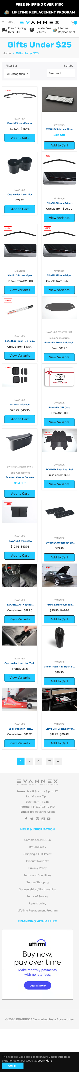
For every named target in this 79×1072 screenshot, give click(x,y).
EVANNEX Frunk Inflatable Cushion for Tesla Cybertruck (59, 342)
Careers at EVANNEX (37, 840)
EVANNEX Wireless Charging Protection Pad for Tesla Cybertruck (19, 541)
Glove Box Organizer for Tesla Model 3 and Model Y (59, 729)
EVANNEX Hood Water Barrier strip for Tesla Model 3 (19, 123)
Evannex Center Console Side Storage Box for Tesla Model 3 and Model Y (19, 477)
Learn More (44, 1060)
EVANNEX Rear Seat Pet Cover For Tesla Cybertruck (59, 469)
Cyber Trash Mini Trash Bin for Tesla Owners (59, 666)
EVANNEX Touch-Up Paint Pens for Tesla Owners (20, 341)
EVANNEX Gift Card (59, 407)
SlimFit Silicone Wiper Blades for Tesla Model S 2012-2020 (20, 275)
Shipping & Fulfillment (37, 854)
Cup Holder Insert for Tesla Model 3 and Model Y (19, 663)
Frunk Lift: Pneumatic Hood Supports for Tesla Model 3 (59, 605)
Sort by (68, 65)
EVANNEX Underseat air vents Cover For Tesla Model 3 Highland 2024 (59, 543)
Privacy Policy (37, 868)
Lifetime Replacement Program (37, 910)
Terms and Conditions (37, 875)
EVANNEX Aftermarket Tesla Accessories (45, 1019)
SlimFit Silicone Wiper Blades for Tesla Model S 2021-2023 (59, 275)
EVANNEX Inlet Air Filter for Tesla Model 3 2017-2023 (59, 129)
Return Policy (37, 847)
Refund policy (37, 903)
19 (49, 761)
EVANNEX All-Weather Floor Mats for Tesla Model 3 (20, 605)
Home (7, 53)
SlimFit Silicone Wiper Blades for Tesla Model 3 (59, 203)
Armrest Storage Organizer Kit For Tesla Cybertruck (20, 404)
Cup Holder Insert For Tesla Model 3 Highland (19, 194)
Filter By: (11, 65)
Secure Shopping (37, 882)
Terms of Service (37, 896)
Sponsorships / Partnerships (37, 889)
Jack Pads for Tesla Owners (20, 729)
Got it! (12, 1065)
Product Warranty (37, 861)
